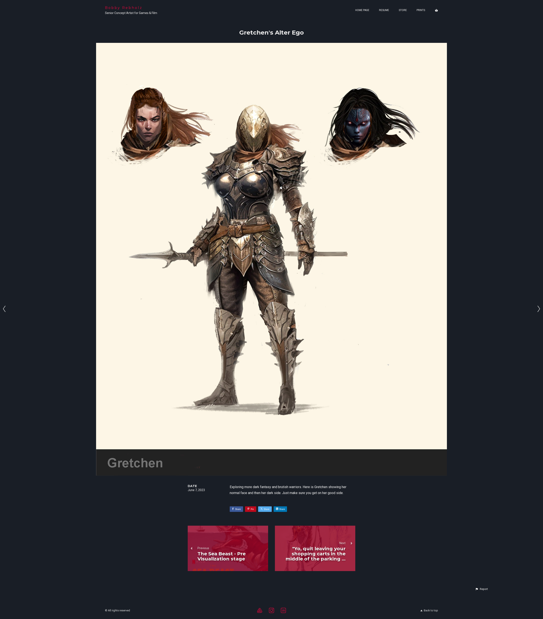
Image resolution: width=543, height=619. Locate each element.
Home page (362, 10)
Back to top (431, 610)
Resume (384, 10)
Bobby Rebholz (124, 8)
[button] (481, 589)
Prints (421, 10)
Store (403, 10)
